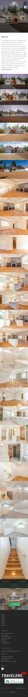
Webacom (13, 692)
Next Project (23, 581)
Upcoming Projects (5, 636)
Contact (3, 625)
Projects (3, 618)
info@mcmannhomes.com (15, 651)
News (2, 623)
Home (2, 614)
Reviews (3, 620)
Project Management (6, 638)
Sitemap (23, 688)
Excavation (3, 641)
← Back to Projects (14, 14)
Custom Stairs (4, 635)
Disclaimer (18, 688)
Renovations (4, 639)
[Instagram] (25, 7)
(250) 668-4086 (4, 651)
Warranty (3, 622)
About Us (3, 615)
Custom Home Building (6, 633)
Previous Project (5, 581)
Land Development (5, 643)
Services (3, 617)
